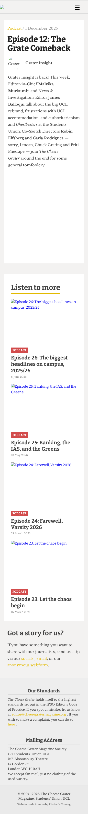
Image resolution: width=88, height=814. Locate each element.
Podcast (14, 28)
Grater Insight (38, 63)
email (41, 658)
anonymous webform (27, 665)
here (12, 724)
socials (27, 658)
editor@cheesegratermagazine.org (39, 714)
